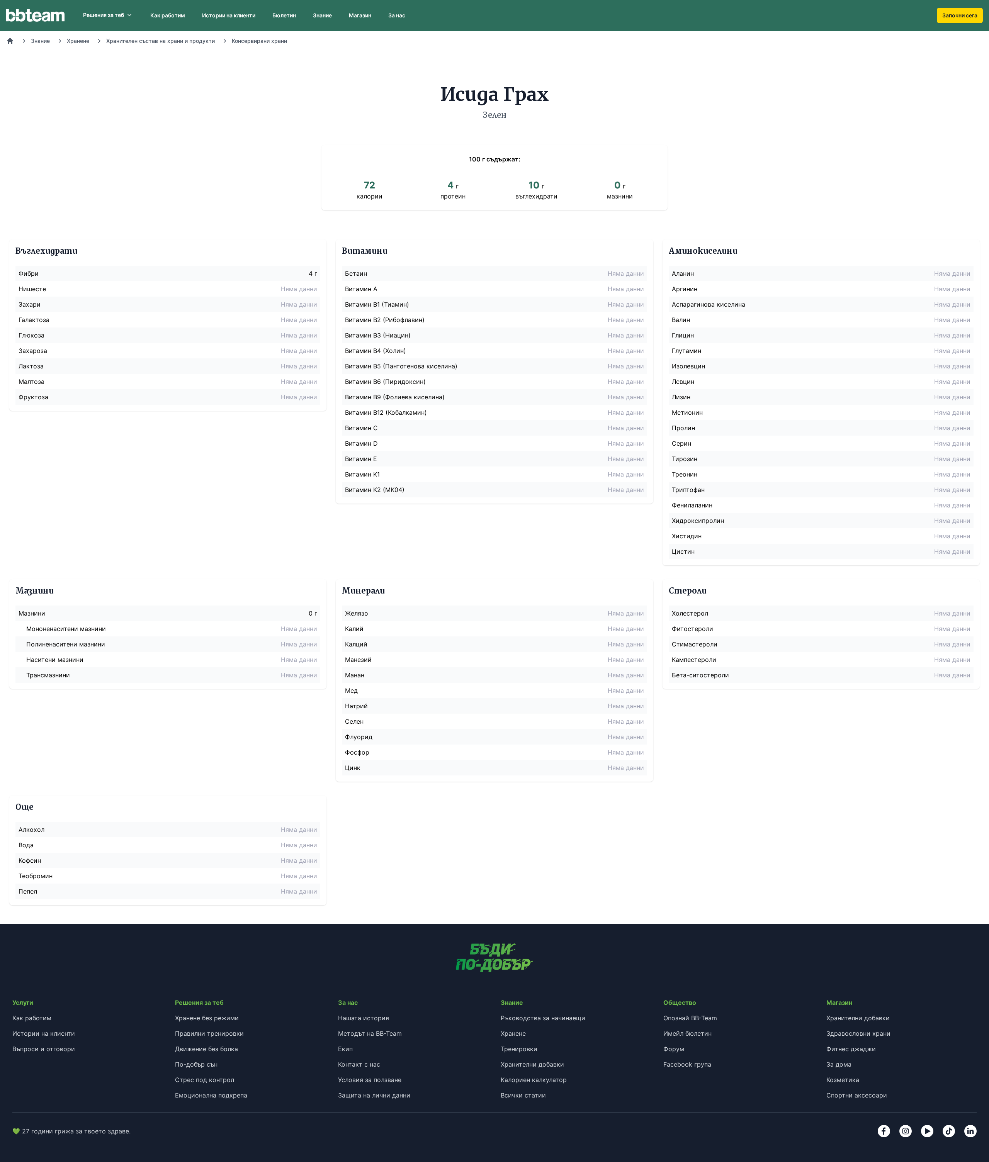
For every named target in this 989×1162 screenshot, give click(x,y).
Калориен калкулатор (534, 1080)
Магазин (360, 15)
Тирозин (684, 459)
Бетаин (356, 273)
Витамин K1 (362, 474)
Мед (351, 690)
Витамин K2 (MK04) (374, 490)
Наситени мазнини (54, 659)
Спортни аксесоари (856, 1095)
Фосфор (357, 752)
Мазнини (32, 613)
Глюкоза (31, 335)
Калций (356, 644)
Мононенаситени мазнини (66, 629)
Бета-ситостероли (700, 675)
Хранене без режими (207, 1018)
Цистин (683, 551)
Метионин (687, 412)
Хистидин (687, 536)
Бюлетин (284, 15)
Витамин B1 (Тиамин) (377, 304)
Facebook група (687, 1064)
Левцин (683, 381)
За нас (396, 15)
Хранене (78, 40)
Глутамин (686, 351)
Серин (681, 443)
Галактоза (34, 320)
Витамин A (361, 289)
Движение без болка (206, 1049)
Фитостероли (692, 629)
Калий (354, 629)
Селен (354, 721)
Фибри (29, 273)
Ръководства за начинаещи (543, 1018)
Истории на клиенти (228, 15)
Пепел (28, 891)
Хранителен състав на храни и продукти (160, 40)
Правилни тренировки (209, 1033)
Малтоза (31, 381)
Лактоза (31, 366)
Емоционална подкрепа (211, 1095)
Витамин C (361, 428)
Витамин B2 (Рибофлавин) (385, 320)
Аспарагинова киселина (708, 304)
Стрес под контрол (204, 1080)
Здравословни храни (858, 1033)
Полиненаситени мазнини (65, 644)
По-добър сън (196, 1064)
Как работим (167, 15)
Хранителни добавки (532, 1064)
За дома (838, 1064)
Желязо (356, 613)
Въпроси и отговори (43, 1049)
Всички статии (523, 1095)
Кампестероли (694, 659)
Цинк (352, 768)
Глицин (683, 335)
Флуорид (358, 737)
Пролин (683, 428)
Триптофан (688, 490)
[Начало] (10, 41)
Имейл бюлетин (687, 1033)
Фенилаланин (692, 505)
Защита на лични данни (374, 1095)
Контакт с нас (359, 1064)
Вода (26, 845)
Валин (681, 320)
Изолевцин (688, 366)
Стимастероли (694, 644)
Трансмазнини (48, 675)
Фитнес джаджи (851, 1049)
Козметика (842, 1080)
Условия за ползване (369, 1080)
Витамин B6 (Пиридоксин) (385, 381)
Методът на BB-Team (370, 1033)
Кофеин (30, 860)
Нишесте (32, 289)
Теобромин (36, 876)
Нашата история (363, 1018)
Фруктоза (33, 397)
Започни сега (959, 15)
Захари (30, 304)
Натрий (356, 706)
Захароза (33, 351)
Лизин (681, 397)
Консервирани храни (259, 40)
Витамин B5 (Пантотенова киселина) (401, 366)
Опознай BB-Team (690, 1018)
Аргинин (684, 289)
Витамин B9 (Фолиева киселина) (395, 397)
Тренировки (519, 1049)
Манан (354, 675)
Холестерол (690, 613)
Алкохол (31, 829)
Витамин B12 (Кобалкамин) (386, 412)
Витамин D (361, 443)
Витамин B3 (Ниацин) (378, 335)
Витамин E (361, 459)
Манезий (358, 659)
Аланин (683, 273)
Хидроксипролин (698, 520)
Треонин (684, 474)
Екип (345, 1049)
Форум (673, 1049)
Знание (322, 15)
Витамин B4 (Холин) (375, 351)
